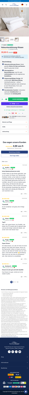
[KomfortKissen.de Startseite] (14, 4)
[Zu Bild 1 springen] (2, 39)
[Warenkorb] (26, 4)
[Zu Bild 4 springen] (17, 39)
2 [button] (13, 282)
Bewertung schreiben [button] (14, 152)
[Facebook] (9, 351)
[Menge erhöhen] (6, 99)
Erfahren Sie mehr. (19, 57)
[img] (5, 165)
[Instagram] (12, 351)
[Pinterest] (19, 351)
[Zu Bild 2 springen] (7, 39)
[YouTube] (16, 351)
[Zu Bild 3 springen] (12, 39)
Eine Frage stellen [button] (14, 155)
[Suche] (6, 4)
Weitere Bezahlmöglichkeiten (14, 106)
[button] (15, 117)
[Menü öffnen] (2, 4)
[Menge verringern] (2, 99)
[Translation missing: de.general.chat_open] (26, 392)
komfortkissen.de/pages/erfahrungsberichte (9, 336)
